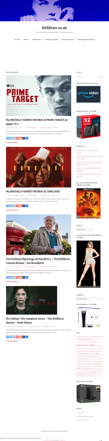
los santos (90, 361)
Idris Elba (88, 356)
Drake (85, 348)
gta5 (78, 356)
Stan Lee (81, 371)
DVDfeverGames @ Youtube (85, 416)
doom (80, 348)
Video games (37, 39)
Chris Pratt (86, 342)
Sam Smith (98, 366)
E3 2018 (97, 348)
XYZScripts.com (62, 440)
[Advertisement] (54, 56)
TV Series (17, 39)
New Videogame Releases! (86, 39)
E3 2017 (91, 348)
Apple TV (44, 127)
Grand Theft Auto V (88, 354)
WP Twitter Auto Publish (48, 440)
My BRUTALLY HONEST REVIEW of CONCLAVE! (33, 191)
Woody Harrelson (94, 375)
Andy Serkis (80, 336)
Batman (87, 336)
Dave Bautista (94, 342)
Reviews (49, 127)
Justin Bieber (82, 361)
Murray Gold (82, 364)
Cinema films (46, 195)
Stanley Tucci (89, 371)
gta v (82, 356)
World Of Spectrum (83, 420)
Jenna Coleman (83, 359)
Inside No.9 (96, 356)
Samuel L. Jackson (83, 368)
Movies (26, 39)
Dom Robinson (32, 127)
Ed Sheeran (88, 351)
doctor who (85, 345)
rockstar (91, 366)
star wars (98, 371)
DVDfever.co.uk (54, 27)
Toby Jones (84, 375)
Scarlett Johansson (95, 368)
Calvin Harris (94, 339)
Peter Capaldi (94, 364)
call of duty (85, 339)
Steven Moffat (82, 373)
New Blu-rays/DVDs (51, 39)
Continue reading (11, 142)
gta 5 (100, 354)
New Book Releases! (67, 39)
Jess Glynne (92, 358)
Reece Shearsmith (82, 366)
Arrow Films (80, 413)
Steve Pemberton (92, 373)
